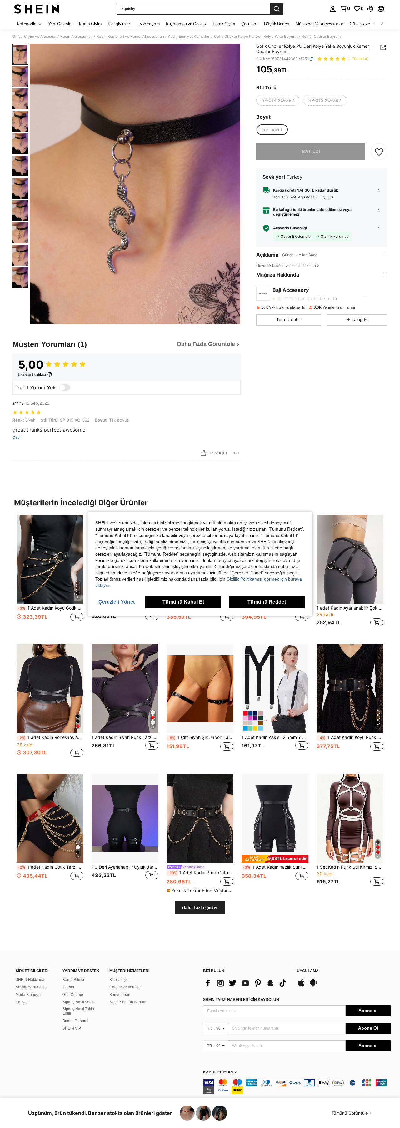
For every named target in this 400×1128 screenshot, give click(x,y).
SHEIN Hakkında (30, 979)
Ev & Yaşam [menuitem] (149, 23)
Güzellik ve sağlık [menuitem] (366, 23)
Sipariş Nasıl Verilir (78, 1002)
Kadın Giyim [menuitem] (90, 23)
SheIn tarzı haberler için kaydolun (241, 999)
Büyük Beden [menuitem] (276, 23)
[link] (345, 8)
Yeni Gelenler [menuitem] (60, 23)
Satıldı (311, 152)
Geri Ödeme (72, 994)
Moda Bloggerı (28, 994)
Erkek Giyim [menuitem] (224, 23)
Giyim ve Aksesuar (40, 36)
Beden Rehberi (75, 1021)
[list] (247, 983)
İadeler (68, 987)
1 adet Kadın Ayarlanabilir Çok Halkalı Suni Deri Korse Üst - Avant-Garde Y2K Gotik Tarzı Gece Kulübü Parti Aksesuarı (350, 608)
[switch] (64, 387)
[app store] (301, 986)
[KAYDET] (379, 151)
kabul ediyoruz (220, 1072)
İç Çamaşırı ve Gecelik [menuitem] (186, 23)
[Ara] (276, 9)
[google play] (313, 986)
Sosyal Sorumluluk (32, 987)
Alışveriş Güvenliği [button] (290, 228)
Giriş (16, 36)
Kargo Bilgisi (73, 979)
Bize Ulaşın (119, 979)
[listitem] (50, 574)
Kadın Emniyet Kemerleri (189, 36)
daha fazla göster (200, 907)
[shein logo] (36, 8)
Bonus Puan (119, 994)
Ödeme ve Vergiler (125, 987)
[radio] (277, 100)
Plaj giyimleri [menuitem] (119, 23)
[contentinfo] (297, 1086)
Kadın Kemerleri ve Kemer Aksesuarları (130, 36)
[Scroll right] (382, 23)
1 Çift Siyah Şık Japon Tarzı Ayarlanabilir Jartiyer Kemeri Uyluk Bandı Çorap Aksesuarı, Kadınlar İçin (200, 737)
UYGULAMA (308, 971)
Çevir (17, 437)
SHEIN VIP (71, 1028)
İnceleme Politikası (32, 374)
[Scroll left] (374, 23)
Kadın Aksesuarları (76, 36)
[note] (200, 890)
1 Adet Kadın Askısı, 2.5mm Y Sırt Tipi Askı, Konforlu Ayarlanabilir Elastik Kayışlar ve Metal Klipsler (275, 737)
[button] (370, 8)
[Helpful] (203, 453)
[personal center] (333, 8)
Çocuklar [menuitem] (249, 23)
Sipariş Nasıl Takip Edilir (78, 1011)
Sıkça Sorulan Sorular (128, 1002)
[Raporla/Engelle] (237, 453)
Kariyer (22, 1002)
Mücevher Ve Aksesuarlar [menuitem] (319, 23)
